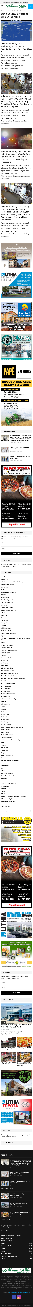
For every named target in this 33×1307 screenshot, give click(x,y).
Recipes (3, 753)
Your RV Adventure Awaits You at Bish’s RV (19, 1204)
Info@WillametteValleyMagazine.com (19, 1292)
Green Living (4, 665)
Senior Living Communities (8, 758)
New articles (6, 2)
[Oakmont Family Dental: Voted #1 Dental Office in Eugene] (5, 449)
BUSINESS (3, 595)
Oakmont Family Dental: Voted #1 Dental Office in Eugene (19, 448)
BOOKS (3, 589)
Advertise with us (16, 2)
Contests (3, 618)
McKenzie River (5, 714)
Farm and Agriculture (7, 645)
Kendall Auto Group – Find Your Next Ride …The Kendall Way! (16, 1026)
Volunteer (4, 794)
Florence (3, 655)
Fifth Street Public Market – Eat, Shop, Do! (8, 1062)
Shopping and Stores (7, 763)
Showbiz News (5, 765)
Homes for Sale (5, 691)
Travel (2, 781)
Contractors (4, 620)
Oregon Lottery (5, 729)
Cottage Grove (5, 623)
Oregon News (5, 732)
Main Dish (3, 709)
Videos (3, 791)
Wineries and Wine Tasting (8, 801)
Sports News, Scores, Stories (9, 776)
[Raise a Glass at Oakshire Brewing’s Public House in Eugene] (24, 1057)
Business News (5, 597)
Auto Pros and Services (7, 584)
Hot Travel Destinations (8, 694)
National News (5, 719)
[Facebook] (14, 1297)
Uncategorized (5, 786)
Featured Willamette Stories (9, 650)
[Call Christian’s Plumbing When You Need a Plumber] (5, 1196)
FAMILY (3, 642)
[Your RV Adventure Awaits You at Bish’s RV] (5, 1205)
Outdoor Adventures (7, 735)
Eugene (3, 636)
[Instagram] (19, 1297)
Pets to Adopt (5, 747)
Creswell (3, 625)
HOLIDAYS (3, 681)
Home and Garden (6, 686)
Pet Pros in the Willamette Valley (10, 740)
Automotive (4, 587)
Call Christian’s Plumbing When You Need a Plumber (20, 1195)
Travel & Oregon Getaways (8, 783)
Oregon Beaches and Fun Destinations (12, 727)
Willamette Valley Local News (9, 799)
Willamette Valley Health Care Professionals (13, 796)
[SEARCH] (30, 811)
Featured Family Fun (6, 647)
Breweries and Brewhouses (8, 592)
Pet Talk (3, 742)
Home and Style (5, 688)
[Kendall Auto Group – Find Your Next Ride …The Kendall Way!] (16, 1013)
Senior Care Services (7, 755)
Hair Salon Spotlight (7, 668)
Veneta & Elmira (5, 788)
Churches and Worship (7, 602)
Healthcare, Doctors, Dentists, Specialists (13, 678)
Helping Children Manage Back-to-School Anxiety (20, 457)
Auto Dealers (4, 579)
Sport (2, 768)
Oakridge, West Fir (6, 724)
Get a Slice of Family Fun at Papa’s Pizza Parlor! (24, 1048)
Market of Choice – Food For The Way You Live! (8, 1048)
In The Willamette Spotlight (9, 699)
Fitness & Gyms (5, 653)
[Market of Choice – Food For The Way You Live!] (8, 1042)
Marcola (3, 712)
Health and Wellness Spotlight (9, 673)
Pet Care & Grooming (7, 737)
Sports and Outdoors (7, 773)
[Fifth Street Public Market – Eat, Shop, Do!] (8, 1057)
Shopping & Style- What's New (9, 760)
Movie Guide (4, 717)
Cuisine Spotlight (6, 628)
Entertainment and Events (8, 633)
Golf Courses (4, 663)
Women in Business (6, 804)
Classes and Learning (7, 607)
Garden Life (4, 660)
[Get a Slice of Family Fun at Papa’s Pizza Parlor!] (24, 1042)
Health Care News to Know (8, 676)
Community (4, 615)
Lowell (3, 706)
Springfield (4, 778)
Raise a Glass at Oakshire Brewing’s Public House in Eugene (24, 1063)
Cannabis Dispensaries (7, 600)
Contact (25, 2)
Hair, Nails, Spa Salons (7, 671)
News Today (4, 722)
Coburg (3, 612)
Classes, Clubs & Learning (8, 610)
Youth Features (5, 806)
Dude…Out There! (6, 630)
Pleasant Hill (4, 750)
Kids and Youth (5, 704)
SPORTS (3, 771)
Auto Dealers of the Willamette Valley (12, 582)
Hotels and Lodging (6, 696)
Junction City (4, 701)
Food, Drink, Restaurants (8, 658)
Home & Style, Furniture (8, 683)
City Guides (4, 605)
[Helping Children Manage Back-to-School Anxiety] (5, 459)
